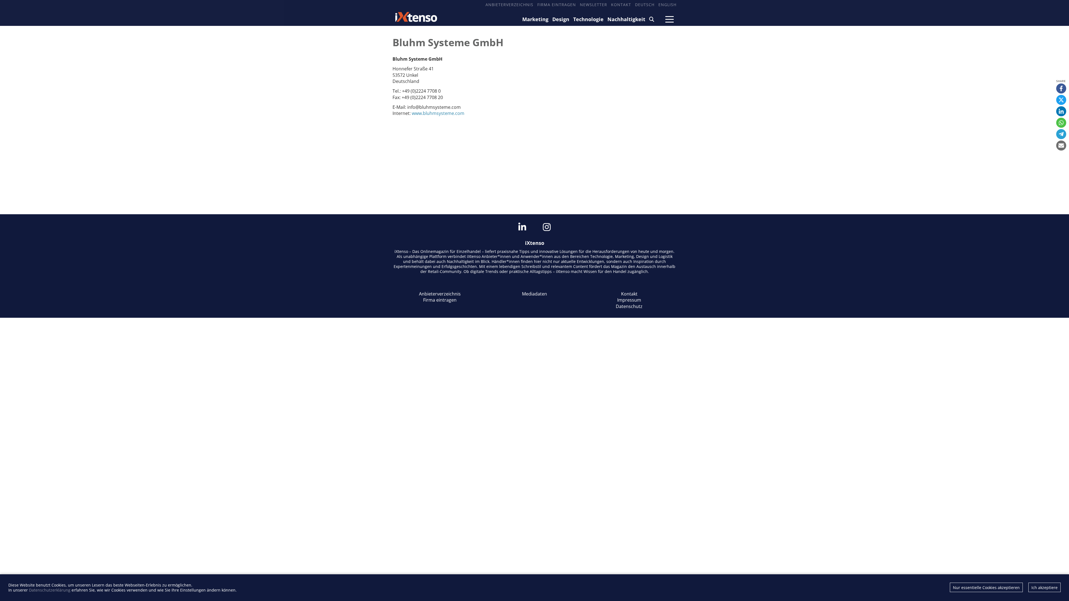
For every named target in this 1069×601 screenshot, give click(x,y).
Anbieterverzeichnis (509, 4)
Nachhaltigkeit (626, 19)
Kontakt (621, 4)
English (667, 4)
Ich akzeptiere (1044, 587)
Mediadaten (534, 294)
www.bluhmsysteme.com (438, 113)
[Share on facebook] (1061, 88)
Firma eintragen (556, 4)
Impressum (629, 300)
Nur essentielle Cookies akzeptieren (986, 587)
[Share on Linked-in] (1061, 111)
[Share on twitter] (1061, 100)
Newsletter (593, 4)
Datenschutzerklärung (49, 590)
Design (560, 19)
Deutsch (644, 4)
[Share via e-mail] (1061, 146)
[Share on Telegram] (1061, 134)
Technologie (588, 19)
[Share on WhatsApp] (1061, 123)
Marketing (535, 19)
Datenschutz (629, 306)
